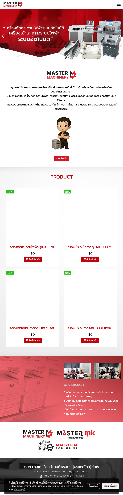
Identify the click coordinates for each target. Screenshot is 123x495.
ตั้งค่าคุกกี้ (93, 486)
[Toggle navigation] (118, 4)
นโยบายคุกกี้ (19, 489)
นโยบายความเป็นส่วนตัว (72, 486)
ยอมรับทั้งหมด (110, 486)
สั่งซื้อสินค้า (34, 259)
